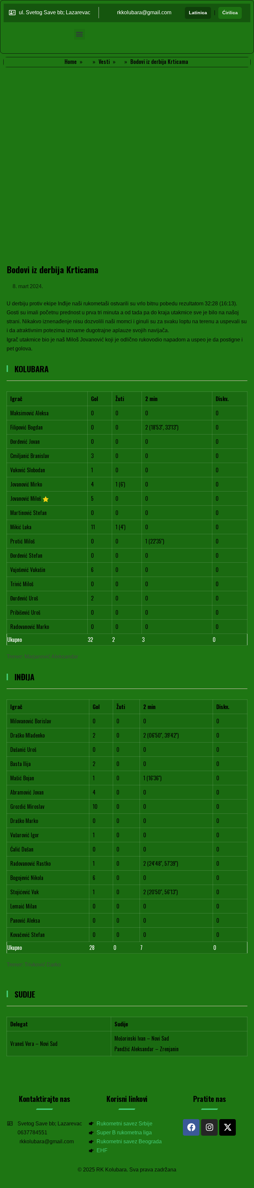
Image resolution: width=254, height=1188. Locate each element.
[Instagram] (209, 1127)
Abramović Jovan (27, 792)
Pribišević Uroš (25, 612)
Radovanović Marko (29, 627)
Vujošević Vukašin (27, 570)
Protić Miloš (22, 541)
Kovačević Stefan (27, 935)
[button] (79, 34)
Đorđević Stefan (26, 555)
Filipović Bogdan (26, 427)
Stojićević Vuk (24, 892)
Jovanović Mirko (26, 484)
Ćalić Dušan (21, 849)
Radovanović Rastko (30, 863)
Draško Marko (24, 821)
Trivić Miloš (21, 584)
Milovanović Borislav (30, 721)
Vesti (104, 62)
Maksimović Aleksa (29, 413)
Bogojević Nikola (26, 878)
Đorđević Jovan (25, 441)
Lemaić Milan (23, 906)
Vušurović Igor (24, 835)
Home (70, 62)
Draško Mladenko (27, 735)
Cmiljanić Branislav (29, 456)
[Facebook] (191, 1127)
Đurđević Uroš (24, 598)
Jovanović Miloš (25, 498)
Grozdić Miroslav (27, 806)
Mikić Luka (20, 527)
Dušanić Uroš (23, 749)
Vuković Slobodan (27, 470)
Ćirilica (230, 12)
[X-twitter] (227, 1127)
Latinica (198, 12)
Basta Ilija (20, 764)
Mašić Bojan (22, 778)
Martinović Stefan (28, 513)
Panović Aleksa (25, 920)
